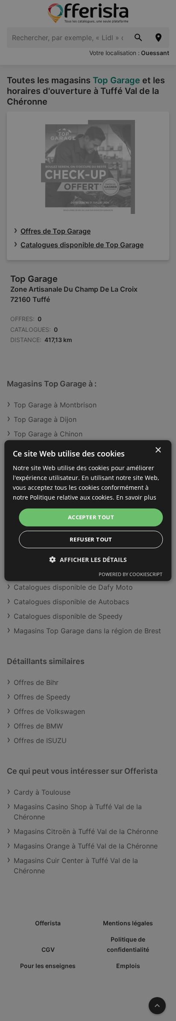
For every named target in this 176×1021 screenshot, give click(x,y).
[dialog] (87, 510)
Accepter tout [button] (91, 517)
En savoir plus (136, 497)
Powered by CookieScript (130, 574)
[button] (88, 560)
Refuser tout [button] (91, 539)
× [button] (158, 450)
